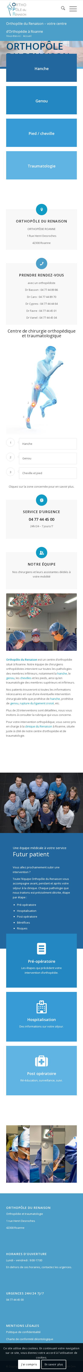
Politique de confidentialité (23, 1332)
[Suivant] (79, 49)
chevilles (25, 678)
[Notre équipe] (41, 552)
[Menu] (71, 8)
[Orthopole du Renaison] (34, 8)
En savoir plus (54, 1364)
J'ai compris (29, 1364)
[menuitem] (61, 8)
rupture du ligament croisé (37, 703)
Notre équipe (42, 564)
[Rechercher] (61, 8)
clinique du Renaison (38, 726)
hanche (62, 673)
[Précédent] (3, 49)
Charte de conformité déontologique (29, 1339)
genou (10, 678)
